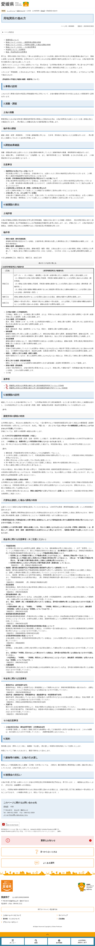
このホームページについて (12, 915)
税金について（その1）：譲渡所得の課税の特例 (23, 42)
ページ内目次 (9, 32)
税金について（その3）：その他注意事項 (21, 47)
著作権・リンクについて (11, 919)
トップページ (11, 11)
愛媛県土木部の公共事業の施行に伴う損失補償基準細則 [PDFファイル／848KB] (38, 388)
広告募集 (62, 919)
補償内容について (12, 40)
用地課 (43, 11)
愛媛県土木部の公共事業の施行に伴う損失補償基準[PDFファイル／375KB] (36, 385)
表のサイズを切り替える (47, 263)
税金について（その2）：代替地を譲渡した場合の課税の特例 (28, 45)
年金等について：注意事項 (15, 49)
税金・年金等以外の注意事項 (16, 52)
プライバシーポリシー (10, 922)
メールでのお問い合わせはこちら (15, 815)
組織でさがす (21, 11)
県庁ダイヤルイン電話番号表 (47, 909)
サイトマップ (63, 915)
